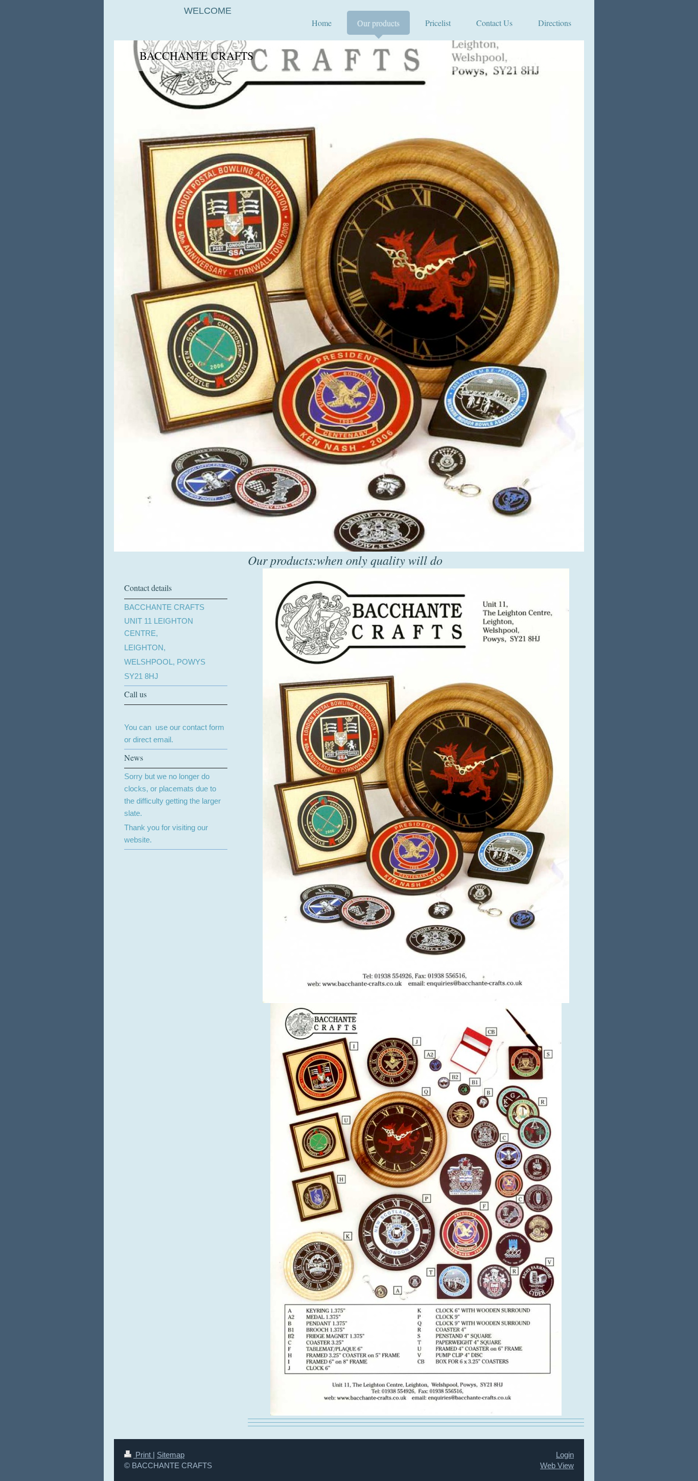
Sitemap (170, 1454)
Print (143, 1454)
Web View (557, 1465)
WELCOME (207, 11)
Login (565, 1454)
